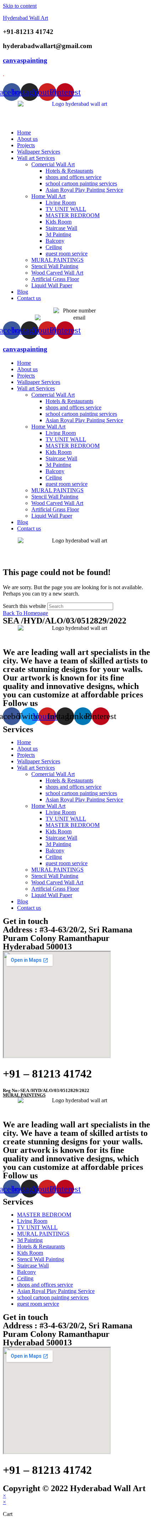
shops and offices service (73, 177)
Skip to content (20, 6)
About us (27, 139)
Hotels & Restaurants (69, 171)
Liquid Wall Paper (51, 285)
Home (24, 133)
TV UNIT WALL (66, 209)
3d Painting (58, 234)
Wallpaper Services (38, 152)
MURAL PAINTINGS (57, 260)
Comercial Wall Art (53, 164)
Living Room (61, 203)
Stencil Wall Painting (54, 266)
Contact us (29, 298)
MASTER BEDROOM (73, 215)
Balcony (55, 241)
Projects (26, 145)
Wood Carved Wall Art (57, 273)
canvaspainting (25, 60)
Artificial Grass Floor (55, 279)
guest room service (67, 254)
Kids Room (59, 222)
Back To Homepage (25, 613)
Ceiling (54, 247)
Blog (22, 292)
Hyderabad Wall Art (25, 18)
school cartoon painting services (81, 183)
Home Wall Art (48, 196)
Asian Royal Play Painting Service (84, 190)
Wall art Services (36, 158)
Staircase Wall (61, 228)
